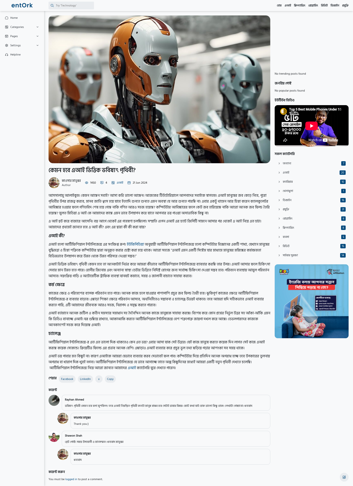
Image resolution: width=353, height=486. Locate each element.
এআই (288, 5)
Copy (110, 379)
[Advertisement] (312, 41)
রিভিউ (324, 5)
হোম (279, 5)
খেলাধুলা (313, 191)
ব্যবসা (313, 237)
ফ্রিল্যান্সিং (299, 5)
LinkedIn (85, 379)
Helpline (15, 54)
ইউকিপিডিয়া (136, 244)
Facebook (67, 379)
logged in (71, 479)
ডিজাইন (335, 5)
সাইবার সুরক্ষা (313, 255)
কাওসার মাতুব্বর (71, 180)
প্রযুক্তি (345, 5)
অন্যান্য (313, 163)
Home (14, 17)
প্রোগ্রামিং (313, 5)
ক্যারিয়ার (313, 181)
